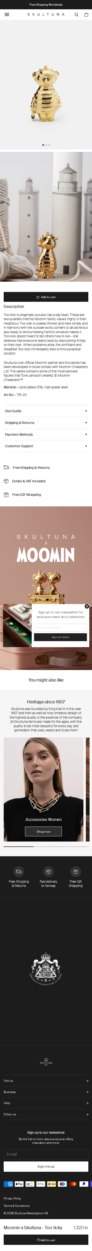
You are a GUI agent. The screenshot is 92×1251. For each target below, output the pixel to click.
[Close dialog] (87, 606)
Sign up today (60, 637)
